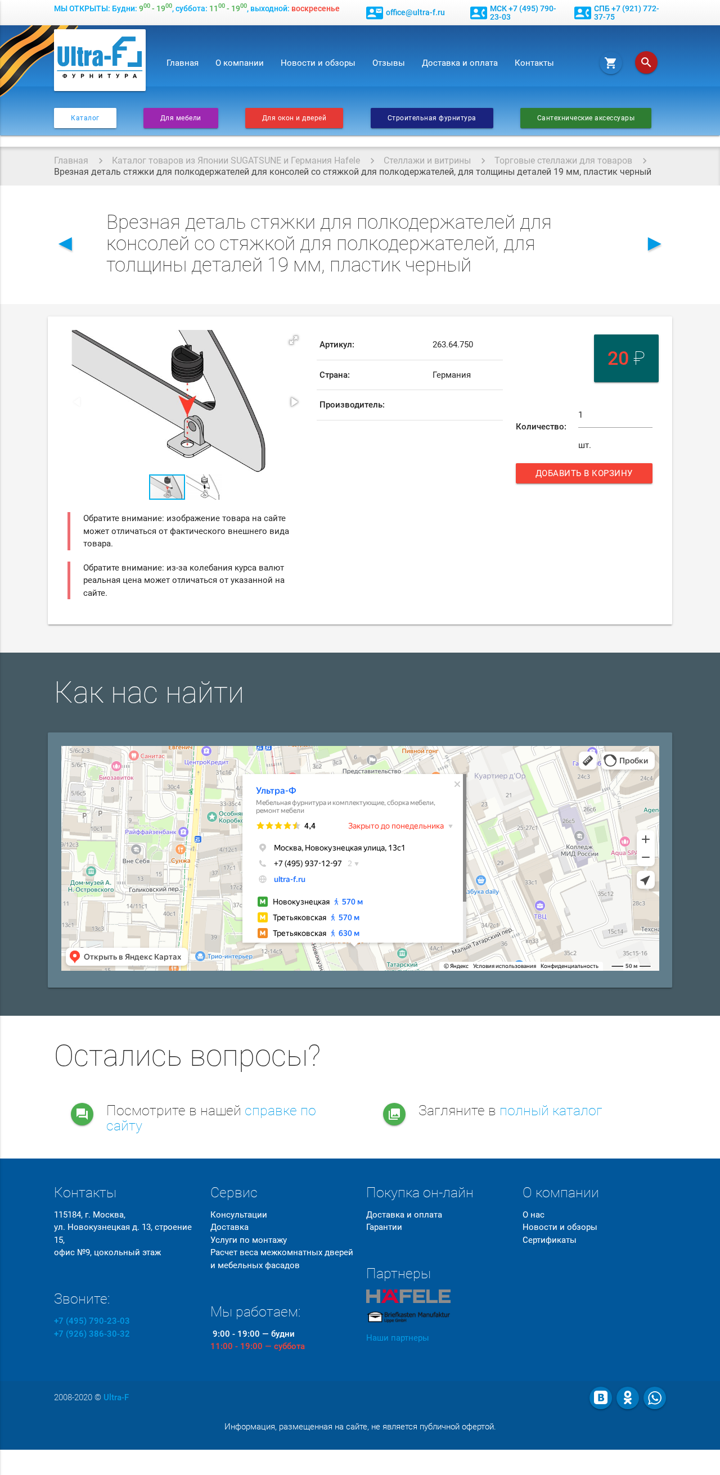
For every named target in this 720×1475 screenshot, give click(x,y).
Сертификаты (550, 1240)
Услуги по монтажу (248, 1240)
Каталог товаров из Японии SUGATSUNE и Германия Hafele (236, 160)
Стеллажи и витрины (427, 160)
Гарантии (384, 1227)
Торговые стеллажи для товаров (563, 160)
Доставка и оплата (460, 63)
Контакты (534, 63)
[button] (294, 340)
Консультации (238, 1215)
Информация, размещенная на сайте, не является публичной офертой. (360, 1427)
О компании (239, 63)
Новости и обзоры (318, 63)
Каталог (85, 118)
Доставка (229, 1227)
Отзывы (388, 63)
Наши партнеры (397, 1338)
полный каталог (551, 1110)
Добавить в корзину (586, 475)
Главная (182, 63)
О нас (533, 1215)
